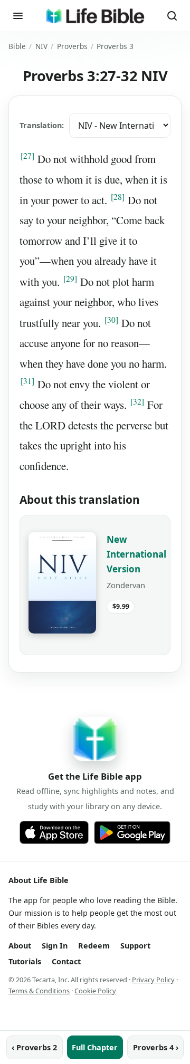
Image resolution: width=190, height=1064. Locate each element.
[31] (27, 381)
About (19, 946)
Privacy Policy (153, 979)
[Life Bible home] (95, 16)
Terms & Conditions (39, 990)
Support (135, 946)
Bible (17, 46)
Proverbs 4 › (155, 1047)
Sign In (55, 946)
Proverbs (72, 46)
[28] (118, 196)
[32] (137, 401)
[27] (27, 155)
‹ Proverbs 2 (34, 1047)
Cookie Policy (95, 990)
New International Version (136, 554)
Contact (66, 961)
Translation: (42, 125)
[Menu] (18, 15)
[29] (70, 278)
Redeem (94, 946)
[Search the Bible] (172, 15)
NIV (41, 46)
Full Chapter (95, 1047)
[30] (111, 319)
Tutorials (24, 961)
